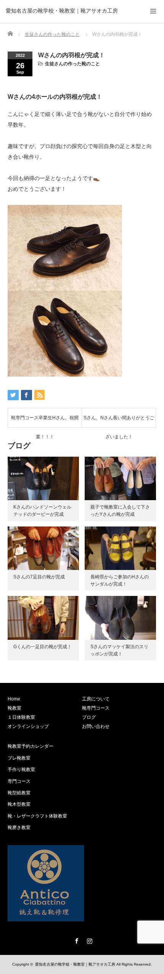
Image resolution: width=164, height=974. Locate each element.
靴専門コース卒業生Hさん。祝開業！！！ (45, 421)
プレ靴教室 (19, 758)
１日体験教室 (21, 717)
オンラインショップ (28, 726)
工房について (95, 699)
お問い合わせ (95, 726)
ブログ (89, 717)
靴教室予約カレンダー (30, 746)
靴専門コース (95, 708)
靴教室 (14, 708)
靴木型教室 (19, 804)
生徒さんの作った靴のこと (72, 63)
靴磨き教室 (19, 827)
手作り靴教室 (21, 769)
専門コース (19, 781)
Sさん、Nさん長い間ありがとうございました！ (119, 421)
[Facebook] (75, 939)
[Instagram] (88, 939)
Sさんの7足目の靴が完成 (39, 577)
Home (14, 699)
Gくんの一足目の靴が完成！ (42, 646)
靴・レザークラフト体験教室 (37, 816)
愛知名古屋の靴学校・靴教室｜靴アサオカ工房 (62, 11)
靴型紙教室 (19, 792)
